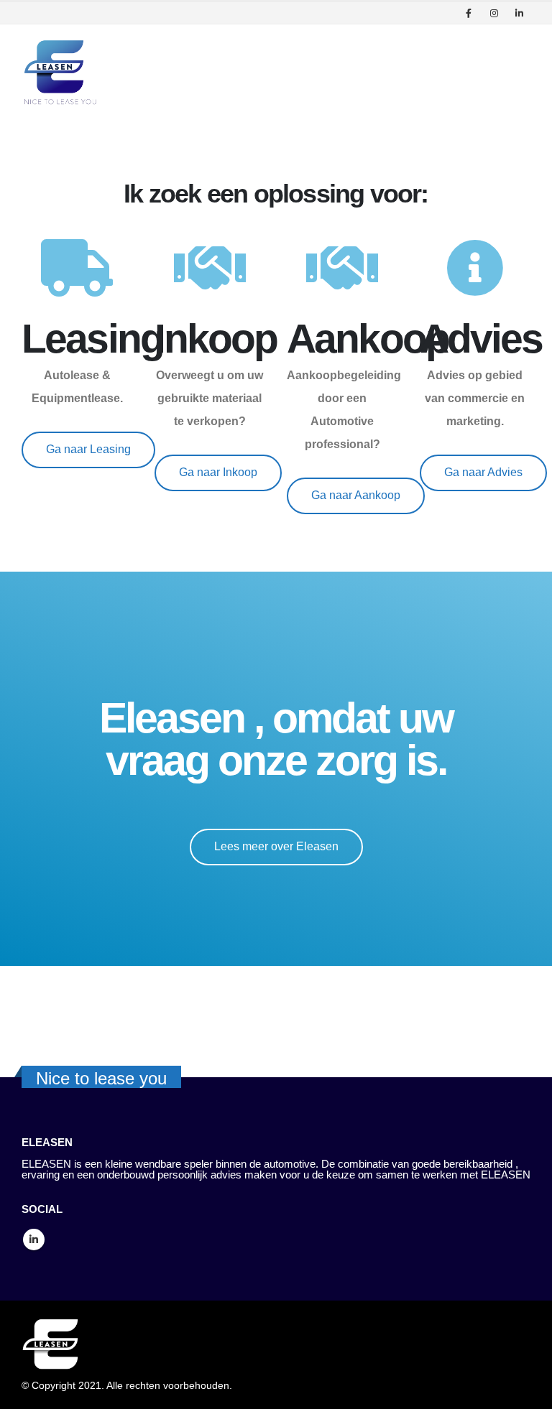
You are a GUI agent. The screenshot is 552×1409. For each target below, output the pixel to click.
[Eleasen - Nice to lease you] (61, 72)
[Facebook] (468, 13)
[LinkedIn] (519, 13)
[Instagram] (494, 13)
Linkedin (34, 1239)
